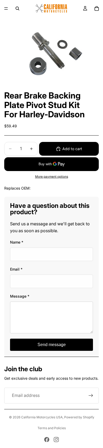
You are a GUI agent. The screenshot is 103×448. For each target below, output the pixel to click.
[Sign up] (90, 395)
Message (19, 296)
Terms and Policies (52, 428)
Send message (52, 344)
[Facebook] (47, 439)
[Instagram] (56, 439)
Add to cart (72, 148)
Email (16, 269)
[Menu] (6, 8)
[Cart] (96, 8)
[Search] (17, 8)
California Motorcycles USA (42, 417)
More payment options (51, 176)
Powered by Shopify (79, 417)
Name (16, 242)
